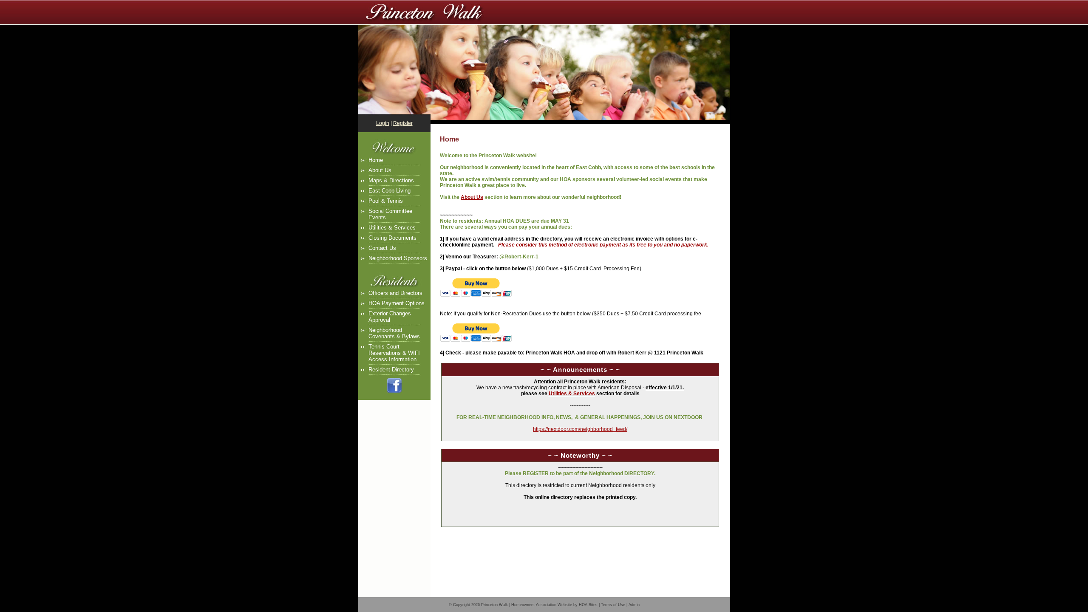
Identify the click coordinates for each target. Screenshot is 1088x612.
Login (382, 123)
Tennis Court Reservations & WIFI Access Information (394, 353)
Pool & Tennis (385, 201)
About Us (379, 170)
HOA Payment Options (396, 303)
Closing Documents (392, 238)
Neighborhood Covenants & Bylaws (394, 333)
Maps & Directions (391, 180)
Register (403, 123)
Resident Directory (391, 369)
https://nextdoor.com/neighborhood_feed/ (580, 429)
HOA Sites (588, 605)
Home (375, 160)
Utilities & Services (392, 227)
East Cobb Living (389, 190)
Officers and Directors (395, 293)
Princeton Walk (494, 605)
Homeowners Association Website (541, 605)
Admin (634, 605)
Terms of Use (613, 605)
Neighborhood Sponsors (397, 258)
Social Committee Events (390, 214)
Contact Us (382, 248)
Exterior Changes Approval (389, 316)
